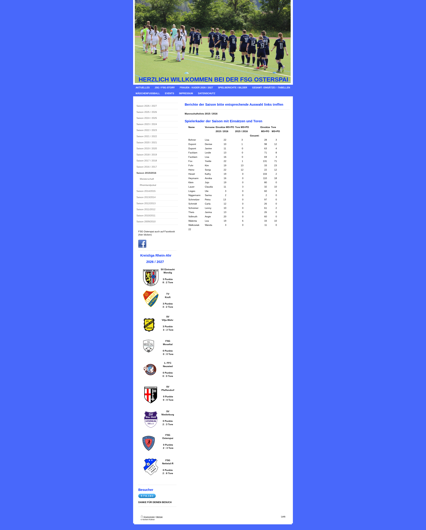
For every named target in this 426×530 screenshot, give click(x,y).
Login (283, 516)
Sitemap (159, 517)
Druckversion (149, 517)
